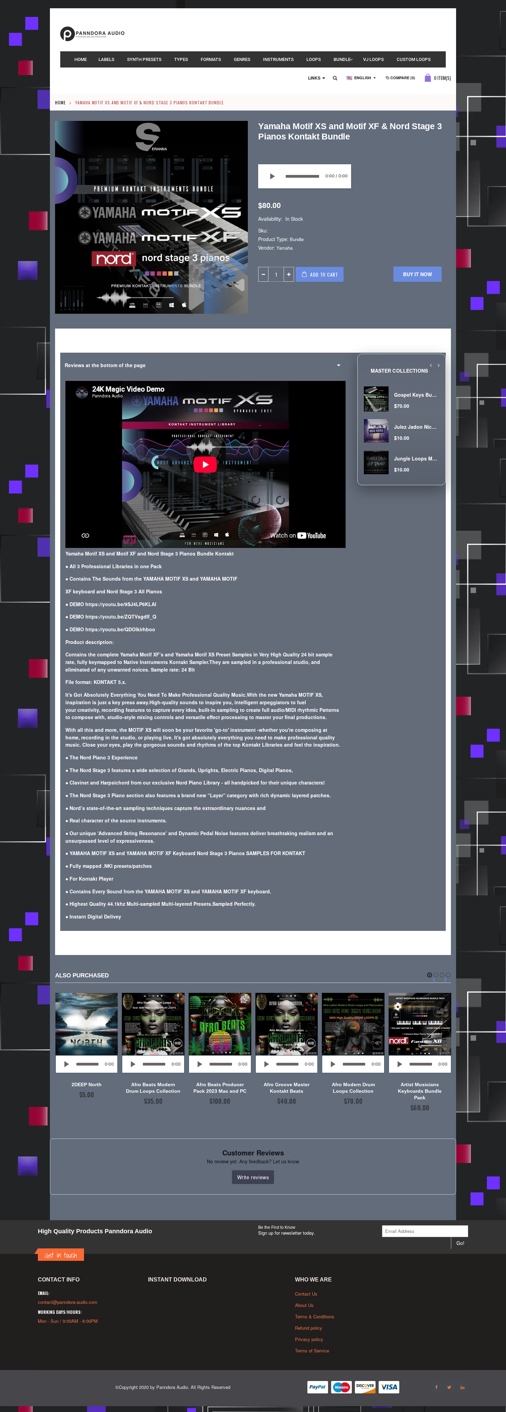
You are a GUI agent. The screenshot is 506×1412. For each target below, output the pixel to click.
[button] (429, 975)
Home (60, 102)
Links (314, 78)
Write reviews (253, 1177)
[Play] (272, 176)
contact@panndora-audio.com (67, 1302)
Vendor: (266, 248)
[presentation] (430, 365)
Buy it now (417, 274)
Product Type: (273, 239)
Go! (460, 1242)
